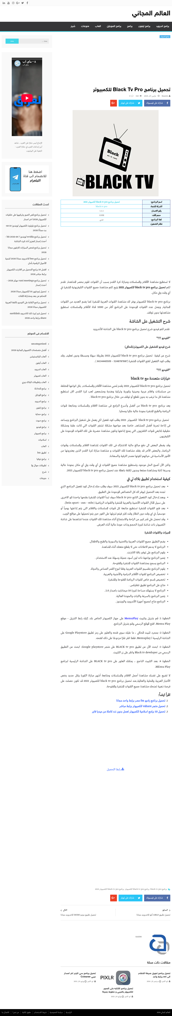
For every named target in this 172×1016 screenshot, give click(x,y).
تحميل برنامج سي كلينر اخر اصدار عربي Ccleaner (80, 975)
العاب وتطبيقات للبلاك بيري (34, 382)
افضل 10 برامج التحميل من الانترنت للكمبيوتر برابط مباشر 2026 (26, 272)
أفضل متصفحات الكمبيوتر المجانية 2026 (28, 350)
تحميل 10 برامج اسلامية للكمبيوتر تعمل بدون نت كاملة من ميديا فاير (128, 711)
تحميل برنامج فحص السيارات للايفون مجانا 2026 (27, 250)
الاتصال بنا (5, 1012)
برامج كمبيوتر (165, 37)
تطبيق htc (41, 452)
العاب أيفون (41, 363)
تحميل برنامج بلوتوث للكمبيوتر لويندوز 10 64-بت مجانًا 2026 (26, 228)
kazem (165, 96)
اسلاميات (42, 439)
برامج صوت (41, 420)
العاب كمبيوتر (40, 375)
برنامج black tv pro (158, 889)
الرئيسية (69, 1012)
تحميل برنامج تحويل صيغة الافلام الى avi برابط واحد (154, 975)
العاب (98, 26)
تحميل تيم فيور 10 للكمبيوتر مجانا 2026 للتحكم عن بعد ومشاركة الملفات (28, 294)
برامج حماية (40, 414)
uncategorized (38, 343)
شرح (73, 26)
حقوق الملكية (26, 1012)
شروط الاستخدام (40, 1012)
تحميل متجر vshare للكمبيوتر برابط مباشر (142, 706)
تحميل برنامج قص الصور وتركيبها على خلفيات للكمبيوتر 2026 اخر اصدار (26, 217)
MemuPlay (131, 618)
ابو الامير (165, 981)
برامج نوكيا (41, 459)
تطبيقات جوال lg (38, 465)
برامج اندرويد (162, 26)
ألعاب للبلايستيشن (38, 356)
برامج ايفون (144, 26)
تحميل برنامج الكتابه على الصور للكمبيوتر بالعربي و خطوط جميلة (117, 990)
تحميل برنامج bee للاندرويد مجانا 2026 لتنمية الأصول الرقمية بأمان (25, 261)
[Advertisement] (115, 63)
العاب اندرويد (40, 369)
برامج (130, 26)
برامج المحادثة (40, 388)
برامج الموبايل (114, 26)
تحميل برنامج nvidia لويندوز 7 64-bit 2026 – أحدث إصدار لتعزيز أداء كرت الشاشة (25, 239)
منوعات (85, 26)
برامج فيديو (41, 427)
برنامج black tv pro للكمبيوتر (137, 889)
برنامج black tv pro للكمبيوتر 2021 (109, 889)
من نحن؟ (15, 1012)
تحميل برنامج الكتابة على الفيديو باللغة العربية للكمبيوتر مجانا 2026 (25, 305)
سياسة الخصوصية (56, 1012)
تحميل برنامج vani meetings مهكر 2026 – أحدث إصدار (26, 283)
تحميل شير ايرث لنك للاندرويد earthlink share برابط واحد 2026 (28, 316)
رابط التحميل (114, 769)
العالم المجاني (151, 14)
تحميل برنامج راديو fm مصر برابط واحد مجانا (140, 701)
